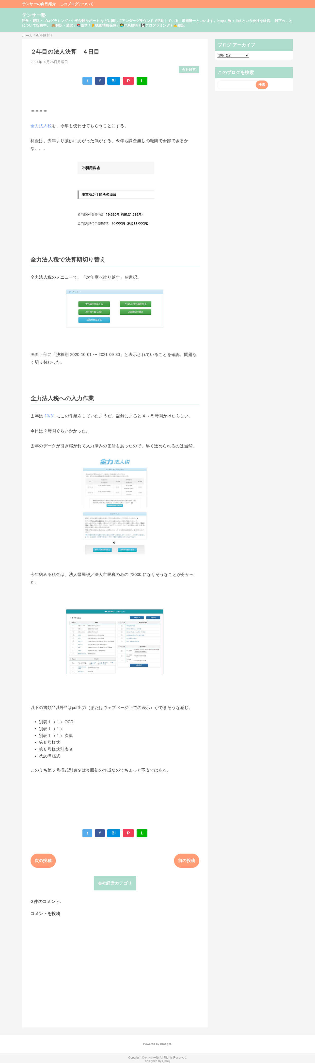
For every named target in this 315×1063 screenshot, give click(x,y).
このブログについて (77, 4)
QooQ (166, 1061)
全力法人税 (41, 125)
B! (113, 81)
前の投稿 (186, 860)
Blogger (165, 1043)
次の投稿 (43, 860)
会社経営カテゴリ (115, 883)
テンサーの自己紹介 (39, 4)
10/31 (50, 416)
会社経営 (189, 69)
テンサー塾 (34, 15)
